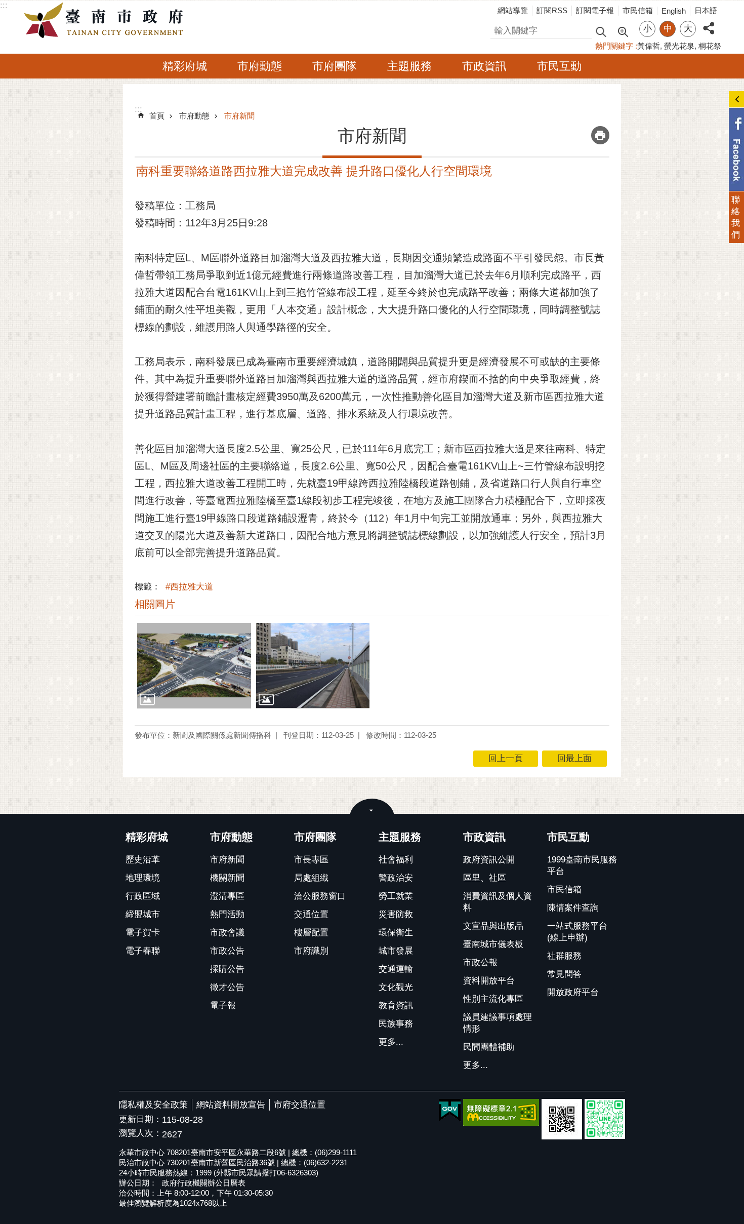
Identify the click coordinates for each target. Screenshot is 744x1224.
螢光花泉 (679, 46)
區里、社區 (484, 878)
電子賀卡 (143, 932)
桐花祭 (709, 46)
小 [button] (647, 28)
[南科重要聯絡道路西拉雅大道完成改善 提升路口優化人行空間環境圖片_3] (562, 1119)
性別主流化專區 (493, 999)
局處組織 (311, 878)
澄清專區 (227, 896)
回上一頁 (505, 758)
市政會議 (227, 932)
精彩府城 (184, 66)
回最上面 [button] (574, 758)
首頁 (156, 115)
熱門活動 (227, 914)
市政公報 (480, 962)
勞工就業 (396, 896)
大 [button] (688, 28)
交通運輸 (396, 969)
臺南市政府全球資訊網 (106, 21)
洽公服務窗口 (320, 896)
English (674, 11)
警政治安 (396, 878)
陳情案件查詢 (573, 908)
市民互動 (559, 66)
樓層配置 (311, 932)
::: (4, 5)
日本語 (705, 10)
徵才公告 (227, 987)
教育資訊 (396, 1005)
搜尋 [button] (601, 31)
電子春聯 (143, 951)
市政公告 (227, 951)
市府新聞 (239, 115)
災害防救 (396, 914)
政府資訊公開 (489, 859)
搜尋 (499, 29)
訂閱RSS (551, 10)
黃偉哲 (648, 46)
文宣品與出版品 (493, 926)
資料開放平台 (489, 980)
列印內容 (600, 135)
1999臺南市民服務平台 (582, 865)
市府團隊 (334, 66)
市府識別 (311, 951)
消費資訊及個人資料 (497, 902)
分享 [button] (708, 22)
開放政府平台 (573, 992)
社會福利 (396, 859)
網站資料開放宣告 (230, 1105)
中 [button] (668, 28)
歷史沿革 (143, 859)
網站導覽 (513, 10)
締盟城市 (143, 914)
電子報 (223, 1005)
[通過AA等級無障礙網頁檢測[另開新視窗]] (501, 1112)
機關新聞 (227, 878)
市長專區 (311, 859)
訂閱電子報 (595, 10)
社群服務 (564, 956)
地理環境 (143, 878)
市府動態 (259, 66)
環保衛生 (396, 932)
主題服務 (409, 66)
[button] (194, 665)
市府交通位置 (299, 1105)
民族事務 (396, 1024)
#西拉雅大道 (189, 586)
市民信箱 (638, 10)
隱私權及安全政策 (153, 1105)
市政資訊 (484, 66)
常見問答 (564, 974)
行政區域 (143, 896)
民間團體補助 (489, 1047)
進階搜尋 (622, 31)
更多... (391, 1042)
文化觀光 (396, 987)
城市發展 (396, 951)
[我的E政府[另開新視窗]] (450, 1110)
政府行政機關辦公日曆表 (203, 1182)
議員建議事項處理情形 (497, 1023)
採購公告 (227, 969)
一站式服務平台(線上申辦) (577, 931)
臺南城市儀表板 (493, 944)
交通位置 (311, 914)
